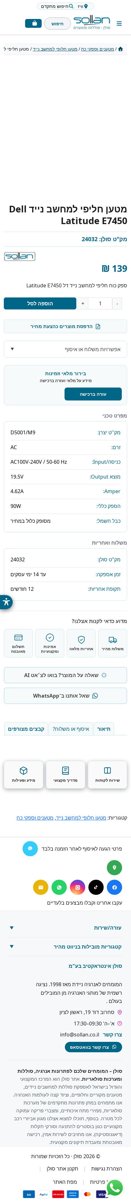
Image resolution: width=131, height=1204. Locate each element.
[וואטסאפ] (59, 887)
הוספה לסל (40, 303)
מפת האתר (65, 1182)
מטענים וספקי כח (97, 49)
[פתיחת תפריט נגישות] (6, 602)
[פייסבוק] (114, 887)
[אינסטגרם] (77, 887)
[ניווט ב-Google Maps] (114, 867)
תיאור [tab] (103, 728)
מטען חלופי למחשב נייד (55, 49)
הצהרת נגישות (106, 1168)
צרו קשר (112, 1034)
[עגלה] (33, 23)
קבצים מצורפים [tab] (26, 728)
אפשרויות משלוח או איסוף (93, 349)
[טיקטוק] (96, 887)
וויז (80, 6)
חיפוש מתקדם (54, 6)
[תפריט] (119, 23)
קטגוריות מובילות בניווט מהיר (87, 946)
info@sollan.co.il (79, 1034)
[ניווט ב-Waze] (30, 848)
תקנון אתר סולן (62, 1168)
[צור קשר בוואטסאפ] (115, 1188)
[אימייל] (40, 887)
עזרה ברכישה (93, 394)
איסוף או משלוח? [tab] (71, 728)
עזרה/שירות (107, 928)
